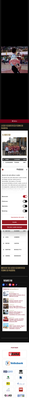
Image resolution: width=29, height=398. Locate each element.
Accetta (14, 222)
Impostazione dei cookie (17, 217)
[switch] (25, 201)
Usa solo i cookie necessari (14, 227)
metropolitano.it (13, 289)
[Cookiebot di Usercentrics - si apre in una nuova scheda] (17, 170)
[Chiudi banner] (26, 169)
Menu (15, 121)
